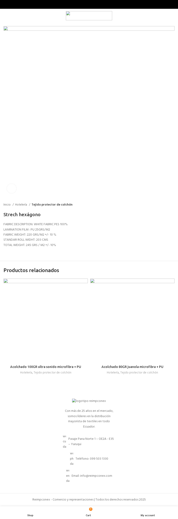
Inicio (7, 204)
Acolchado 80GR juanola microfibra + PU (132, 367)
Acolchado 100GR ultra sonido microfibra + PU (45, 367)
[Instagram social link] (91, 4)
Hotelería (21, 204)
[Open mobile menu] (5, 15)
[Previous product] (163, 205)
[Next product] (172, 205)
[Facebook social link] (86, 4)
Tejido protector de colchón (52, 204)
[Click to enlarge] (11, 188)
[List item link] (89, 459)
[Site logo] (89, 15)
